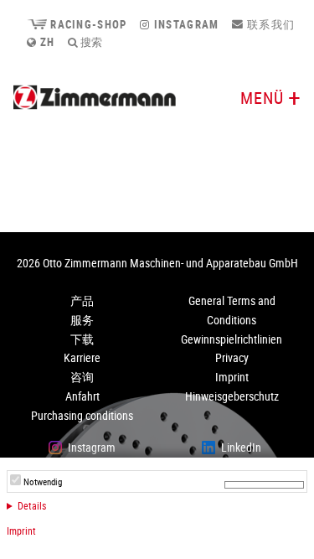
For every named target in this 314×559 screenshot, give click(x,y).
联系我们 (270, 24)
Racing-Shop (86, 24)
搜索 (90, 41)
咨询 (82, 377)
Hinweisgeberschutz (232, 396)
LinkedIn (241, 447)
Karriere (82, 357)
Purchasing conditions (82, 415)
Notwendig (42, 482)
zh (45, 41)
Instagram (185, 24)
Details (32, 505)
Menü (262, 97)
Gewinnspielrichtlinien (231, 339)
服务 (82, 320)
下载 (82, 339)
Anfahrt (82, 396)
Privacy (232, 357)
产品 (82, 300)
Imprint (21, 530)
